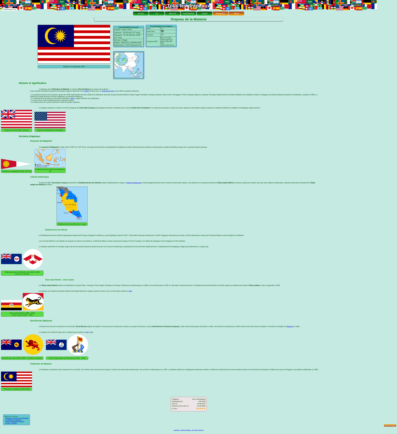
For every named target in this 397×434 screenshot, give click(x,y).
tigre (130, 291)
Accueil (141, 13)
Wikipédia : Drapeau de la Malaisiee (17, 418)
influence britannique (134, 183)
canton (86, 91)
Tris (156, 13)
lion (87, 332)
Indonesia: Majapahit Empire (14, 421)
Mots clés (172, 13)
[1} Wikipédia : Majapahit (13, 420)
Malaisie (290, 326)
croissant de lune (108, 91)
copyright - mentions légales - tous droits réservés (189, 430)
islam (73, 98)
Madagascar (220, 13)
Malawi (236, 13)
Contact (204, 13)
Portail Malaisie (188, 13)
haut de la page (390, 425)
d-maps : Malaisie (11, 423)
